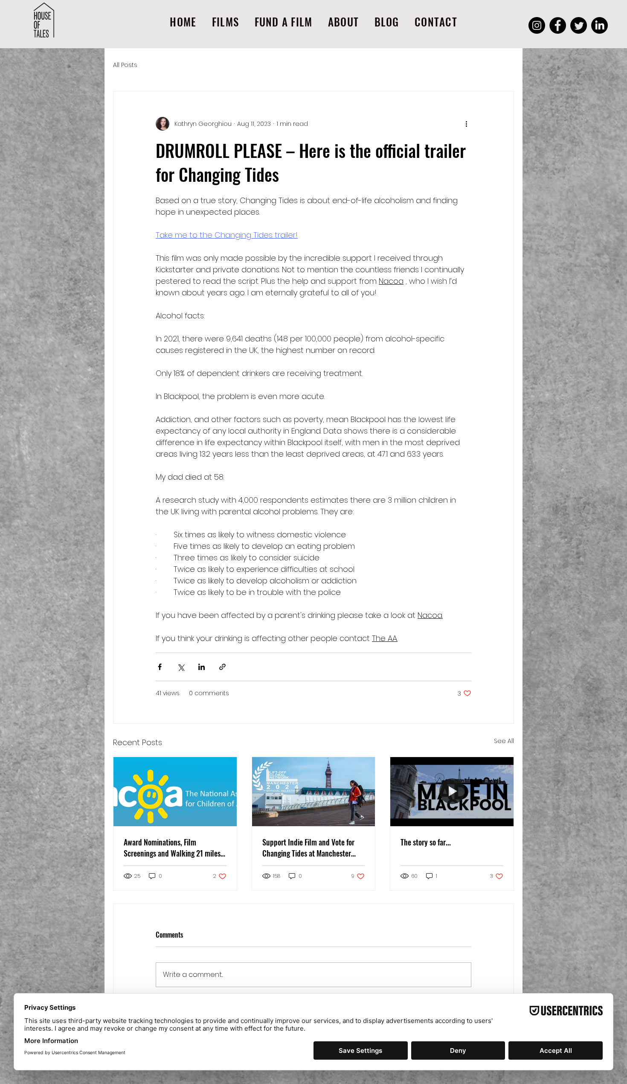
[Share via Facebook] (160, 667)
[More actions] (466, 124)
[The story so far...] (452, 791)
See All (504, 741)
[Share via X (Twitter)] (181, 667)
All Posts (125, 65)
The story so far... (426, 842)
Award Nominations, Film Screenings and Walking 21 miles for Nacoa (172, 847)
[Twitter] (578, 25)
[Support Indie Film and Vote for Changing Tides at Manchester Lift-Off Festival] (313, 791)
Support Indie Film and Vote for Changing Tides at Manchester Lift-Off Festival (308, 847)
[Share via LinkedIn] (201, 667)
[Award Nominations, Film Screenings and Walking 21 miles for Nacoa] (175, 791)
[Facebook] (557, 25)
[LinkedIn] (599, 25)
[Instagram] (536, 25)
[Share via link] (222, 667)
